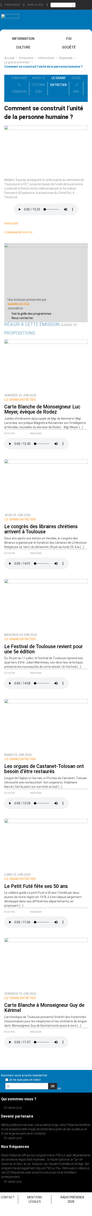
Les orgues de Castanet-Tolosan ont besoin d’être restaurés (44, 768)
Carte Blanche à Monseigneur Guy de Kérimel (44, 1007)
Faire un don (35, 4)
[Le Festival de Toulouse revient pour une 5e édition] (46, 605)
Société (69, 47)
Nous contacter (22, 318)
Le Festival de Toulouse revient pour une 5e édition (43, 649)
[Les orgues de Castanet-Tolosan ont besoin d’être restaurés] (46, 725)
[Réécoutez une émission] (82, 19)
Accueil (9, 58)
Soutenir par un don (76, 1145)
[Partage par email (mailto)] (39, 223)
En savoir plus (12, 1107)
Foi (68, 39)
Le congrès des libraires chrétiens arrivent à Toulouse (41, 529)
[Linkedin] (24, 223)
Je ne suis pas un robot (24, 1079)
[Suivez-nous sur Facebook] (65, 1087)
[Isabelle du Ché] (46, 270)
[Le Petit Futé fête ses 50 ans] (46, 844)
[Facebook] (34, 223)
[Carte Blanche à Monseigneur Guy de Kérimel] (46, 963)
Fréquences (12, 4)
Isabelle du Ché (18, 304)
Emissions (26, 58)
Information (23, 39)
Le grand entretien (17, 62)
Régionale (66, 58)
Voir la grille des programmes (31, 313)
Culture (23, 47)
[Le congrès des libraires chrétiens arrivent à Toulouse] (46, 485)
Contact (8, 1197)
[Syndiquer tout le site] (87, 1087)
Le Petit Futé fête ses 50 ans (36, 886)
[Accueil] (10, 18)
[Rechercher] (74, 5)
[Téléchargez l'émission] (88, 78)
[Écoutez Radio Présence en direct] (38, 19)
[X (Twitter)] (29, 223)
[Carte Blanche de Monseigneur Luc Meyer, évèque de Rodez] (46, 365)
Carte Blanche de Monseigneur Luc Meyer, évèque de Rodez (42, 409)
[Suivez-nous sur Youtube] (80, 1087)
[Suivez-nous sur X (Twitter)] (72, 1087)
